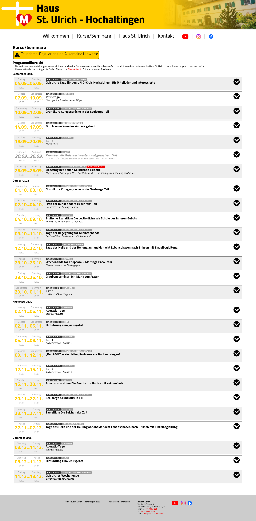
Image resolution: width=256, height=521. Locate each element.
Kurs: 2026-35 (53, 123)
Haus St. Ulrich (134, 36)
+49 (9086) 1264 (148, 511)
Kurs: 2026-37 (53, 152)
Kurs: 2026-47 (53, 351)
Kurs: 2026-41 (53, 215)
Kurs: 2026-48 (53, 380)
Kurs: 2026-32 (53, 79)
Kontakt (166, 36)
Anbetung (67, 308)
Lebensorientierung (72, 123)
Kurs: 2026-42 (53, 230)
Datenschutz (113, 502)
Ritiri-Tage (67, 94)
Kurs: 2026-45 (53, 308)
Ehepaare (67, 259)
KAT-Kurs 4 (67, 138)
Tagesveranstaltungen (73, 167)
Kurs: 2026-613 (54, 337)
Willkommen (56, 36)
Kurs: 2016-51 (53, 443)
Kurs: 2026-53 (53, 472)
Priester (66, 380)
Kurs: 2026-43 (53, 259)
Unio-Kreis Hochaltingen (74, 79)
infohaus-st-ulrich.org (154, 514)
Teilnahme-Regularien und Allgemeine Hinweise (59, 54)
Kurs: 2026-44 (53, 274)
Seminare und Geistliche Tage (76, 109)
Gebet (65, 322)
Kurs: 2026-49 (53, 395)
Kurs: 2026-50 (53, 409)
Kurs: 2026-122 (54, 244)
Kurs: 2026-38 (53, 167)
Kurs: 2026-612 (54, 288)
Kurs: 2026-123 (54, 424)
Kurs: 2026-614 (54, 366)
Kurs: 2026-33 (53, 94)
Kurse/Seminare (94, 36)
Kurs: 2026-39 (53, 186)
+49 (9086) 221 (150, 509)
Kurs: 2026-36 (53, 138)
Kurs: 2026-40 (53, 201)
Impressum (125, 502)
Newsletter (73, 69)
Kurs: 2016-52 (53, 458)
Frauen (65, 152)
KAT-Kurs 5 (68, 288)
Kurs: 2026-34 (53, 109)
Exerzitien (67, 215)
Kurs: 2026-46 (53, 322)
